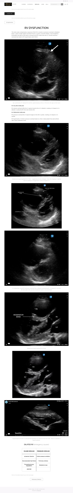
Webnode (39, 490)
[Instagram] (67, 1)
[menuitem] (24, 4)
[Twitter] (65, 1)
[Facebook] (64, 1)
